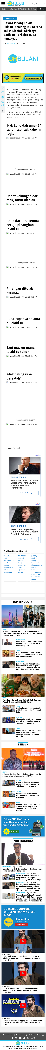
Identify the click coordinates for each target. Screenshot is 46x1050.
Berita (18, 802)
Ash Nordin (11, 43)
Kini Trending (10, 19)
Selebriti (19, 717)
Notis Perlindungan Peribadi (25, 1035)
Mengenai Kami (8, 1035)
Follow (14, 831)
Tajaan (4, 629)
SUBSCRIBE (21, 924)
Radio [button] (39, 1035)
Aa (3, 111)
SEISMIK (4, 772)
